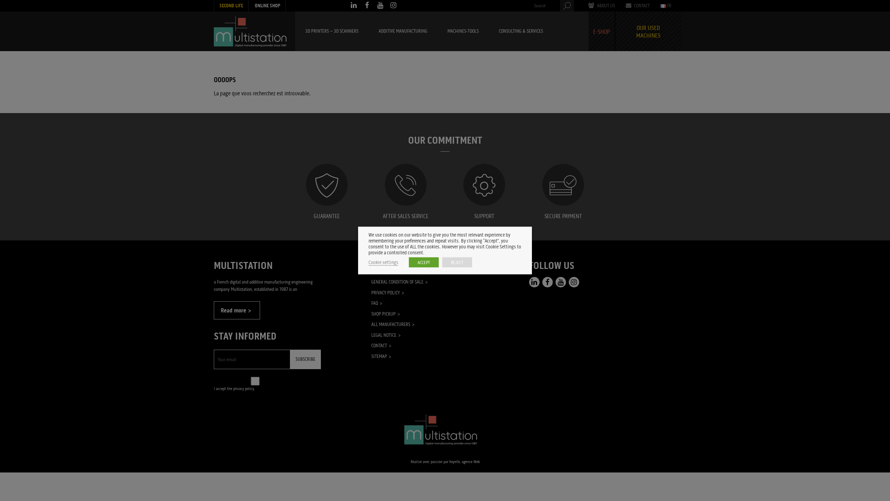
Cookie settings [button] (383, 262)
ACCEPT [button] (424, 262)
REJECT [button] (457, 262)
